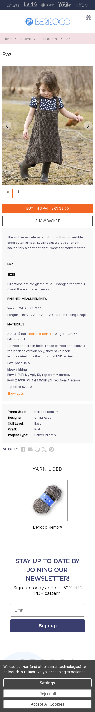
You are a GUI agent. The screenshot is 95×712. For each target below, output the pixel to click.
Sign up (48, 625)
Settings (47, 683)
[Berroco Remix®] (47, 500)
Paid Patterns (48, 39)
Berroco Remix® (47, 527)
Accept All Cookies (47, 704)
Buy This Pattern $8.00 (47, 208)
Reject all (47, 693)
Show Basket (47, 221)
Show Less (15, 393)
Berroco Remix (40, 334)
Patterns (25, 39)
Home (8, 39)
